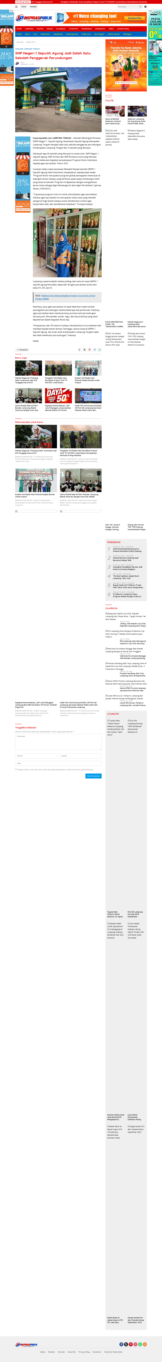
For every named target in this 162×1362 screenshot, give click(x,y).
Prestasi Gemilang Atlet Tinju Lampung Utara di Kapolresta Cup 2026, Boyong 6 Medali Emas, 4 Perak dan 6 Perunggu (133, 674)
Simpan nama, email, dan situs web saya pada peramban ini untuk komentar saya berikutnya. (55, 769)
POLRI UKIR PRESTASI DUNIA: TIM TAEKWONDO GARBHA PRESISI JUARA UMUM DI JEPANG (114, 324)
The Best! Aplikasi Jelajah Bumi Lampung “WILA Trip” (126, 577)
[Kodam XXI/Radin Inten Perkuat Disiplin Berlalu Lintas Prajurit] (88, 368)
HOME (19, 29)
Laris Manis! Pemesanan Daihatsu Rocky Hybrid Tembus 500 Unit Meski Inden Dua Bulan (136, 1117)
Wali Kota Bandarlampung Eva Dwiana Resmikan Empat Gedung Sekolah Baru (127, 550)
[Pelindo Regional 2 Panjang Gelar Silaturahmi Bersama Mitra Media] (137, 224)
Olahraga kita (72, 34)
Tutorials (61, 1352)
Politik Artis (86, 34)
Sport (27, 34)
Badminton (45, 34)
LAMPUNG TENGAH (32, 49)
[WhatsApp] (140, 1344)
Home (23, 7)
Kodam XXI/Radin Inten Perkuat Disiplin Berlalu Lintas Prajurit (87, 380)
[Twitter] (126, 1344)
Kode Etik (72, 1352)
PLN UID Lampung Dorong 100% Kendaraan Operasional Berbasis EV (135, 914)
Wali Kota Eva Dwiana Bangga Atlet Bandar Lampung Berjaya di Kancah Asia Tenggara (133, 657)
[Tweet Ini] (84, 350)
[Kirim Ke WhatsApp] (100, 350)
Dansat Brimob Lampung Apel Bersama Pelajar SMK (125, 559)
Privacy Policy (84, 1352)
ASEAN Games (114, 34)
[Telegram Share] (95, 350)
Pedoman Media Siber (113, 1352)
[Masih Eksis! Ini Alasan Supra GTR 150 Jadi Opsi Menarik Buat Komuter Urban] (116, 1220)
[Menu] (17, 7)
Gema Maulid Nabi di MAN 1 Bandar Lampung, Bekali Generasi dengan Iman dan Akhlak (26, 408)
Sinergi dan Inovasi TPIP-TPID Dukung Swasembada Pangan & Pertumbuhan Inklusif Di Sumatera (137, 527)
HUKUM (50, 29)
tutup (11, 11)
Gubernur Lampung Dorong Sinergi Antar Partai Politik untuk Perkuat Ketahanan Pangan (137, 121)
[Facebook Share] (79, 350)
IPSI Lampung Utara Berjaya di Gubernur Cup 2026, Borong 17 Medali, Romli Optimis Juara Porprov (133, 642)
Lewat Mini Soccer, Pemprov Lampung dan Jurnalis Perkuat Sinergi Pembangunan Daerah (133, 704)
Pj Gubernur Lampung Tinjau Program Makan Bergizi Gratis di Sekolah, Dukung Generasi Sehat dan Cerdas (128, 595)
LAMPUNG (29, 29)
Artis (35, 34)
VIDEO (111, 29)
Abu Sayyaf (99, 34)
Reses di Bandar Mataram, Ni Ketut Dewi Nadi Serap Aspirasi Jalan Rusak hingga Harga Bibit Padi (114, 121)
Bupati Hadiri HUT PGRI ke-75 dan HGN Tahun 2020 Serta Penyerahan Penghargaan (128, 586)
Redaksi (33, 7)
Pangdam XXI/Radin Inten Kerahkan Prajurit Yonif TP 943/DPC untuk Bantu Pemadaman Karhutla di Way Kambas (67, 2)
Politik (19, 34)
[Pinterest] (131, 1344)
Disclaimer (97, 1352)
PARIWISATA (100, 29)
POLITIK (40, 29)
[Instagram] (135, 1344)
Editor (23, 62)
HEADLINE (19, 49)
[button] (140, 7)
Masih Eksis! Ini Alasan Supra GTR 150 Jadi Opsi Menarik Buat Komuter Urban (115, 1320)
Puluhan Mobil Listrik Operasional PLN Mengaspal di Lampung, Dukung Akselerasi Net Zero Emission (115, 1117)
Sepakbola (58, 34)
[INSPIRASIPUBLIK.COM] (34, 17)
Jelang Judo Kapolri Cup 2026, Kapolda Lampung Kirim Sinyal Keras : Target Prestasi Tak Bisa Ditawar (133, 624)
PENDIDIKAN (87, 29)
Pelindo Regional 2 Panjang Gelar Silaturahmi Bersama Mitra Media (136, 324)
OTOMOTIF (73, 29)
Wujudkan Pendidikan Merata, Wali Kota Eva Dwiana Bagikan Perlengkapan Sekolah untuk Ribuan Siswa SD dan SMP (128, 568)
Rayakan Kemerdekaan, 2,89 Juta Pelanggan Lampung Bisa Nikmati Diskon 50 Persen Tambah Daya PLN (58, 408)
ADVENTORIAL (123, 29)
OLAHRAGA (60, 29)
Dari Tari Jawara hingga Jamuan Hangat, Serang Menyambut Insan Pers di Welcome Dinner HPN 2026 (115, 527)
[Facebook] (121, 1344)
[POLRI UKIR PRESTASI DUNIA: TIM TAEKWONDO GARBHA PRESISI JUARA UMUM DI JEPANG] (115, 224)
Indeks (42, 1352)
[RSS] (145, 1344)
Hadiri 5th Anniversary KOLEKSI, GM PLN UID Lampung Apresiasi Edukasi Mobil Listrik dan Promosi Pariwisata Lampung (88, 408)
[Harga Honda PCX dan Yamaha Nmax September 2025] (136, 1220)
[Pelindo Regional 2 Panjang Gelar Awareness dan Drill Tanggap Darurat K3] (28, 368)
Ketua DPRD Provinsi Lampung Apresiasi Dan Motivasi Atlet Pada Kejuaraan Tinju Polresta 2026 (133, 689)
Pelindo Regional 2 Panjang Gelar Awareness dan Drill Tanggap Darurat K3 (26, 380)
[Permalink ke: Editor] (17, 63)
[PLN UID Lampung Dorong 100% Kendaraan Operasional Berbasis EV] (136, 814)
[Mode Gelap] (145, 7)
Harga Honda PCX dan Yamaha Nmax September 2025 (136, 1320)
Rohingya (127, 34)
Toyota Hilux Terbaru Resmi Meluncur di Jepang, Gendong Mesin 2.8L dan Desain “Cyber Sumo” (115, 914)
